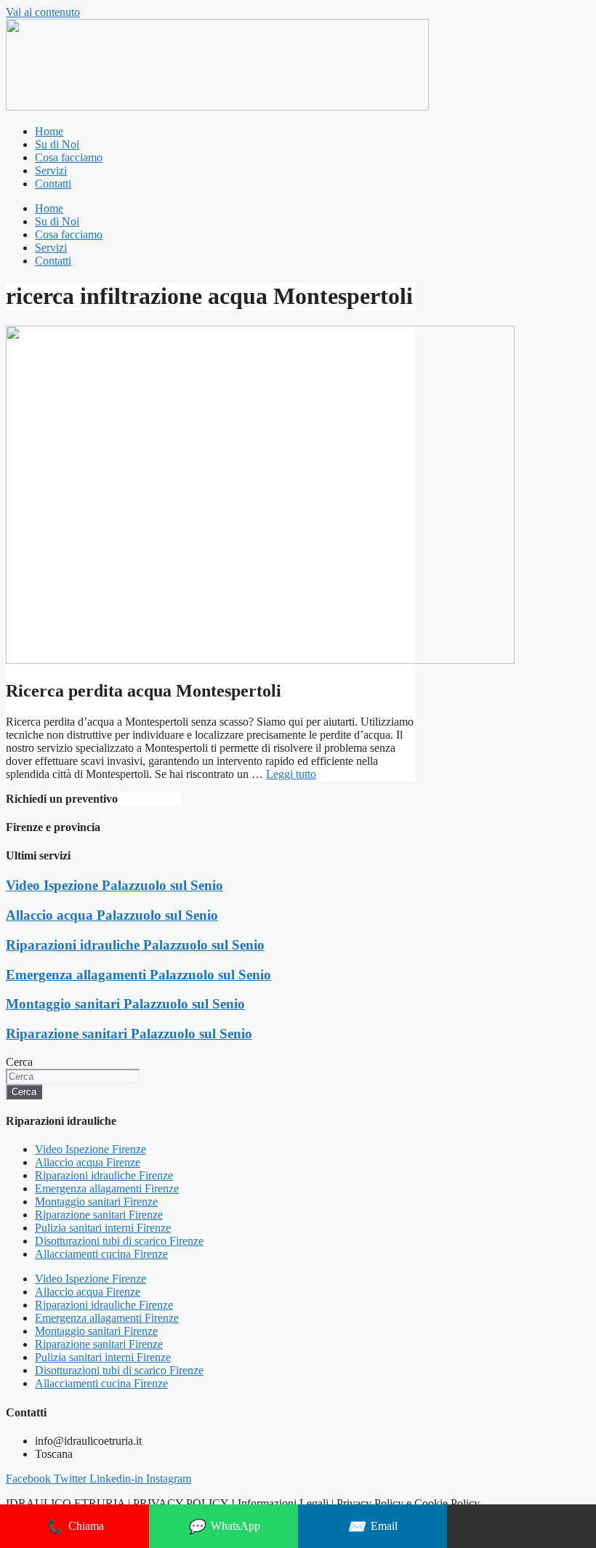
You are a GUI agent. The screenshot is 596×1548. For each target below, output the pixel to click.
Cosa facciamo (68, 157)
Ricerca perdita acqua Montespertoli (143, 690)
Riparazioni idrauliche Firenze (104, 1175)
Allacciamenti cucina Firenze (101, 1254)
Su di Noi (57, 144)
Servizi (51, 170)
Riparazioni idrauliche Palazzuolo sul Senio (135, 945)
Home (49, 131)
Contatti (53, 183)
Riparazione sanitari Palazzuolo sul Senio (129, 1033)
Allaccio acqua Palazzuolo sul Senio (112, 915)
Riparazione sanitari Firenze (99, 1214)
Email (372, 1526)
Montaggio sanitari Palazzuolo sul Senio (125, 1003)
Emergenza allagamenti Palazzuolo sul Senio (138, 974)
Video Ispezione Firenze (90, 1149)
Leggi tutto (291, 774)
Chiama (74, 1526)
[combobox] (73, 1076)
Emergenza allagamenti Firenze (107, 1188)
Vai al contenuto (43, 12)
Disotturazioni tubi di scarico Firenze (119, 1241)
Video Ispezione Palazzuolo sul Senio (114, 885)
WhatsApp (224, 1526)
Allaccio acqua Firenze (87, 1162)
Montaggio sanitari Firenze (96, 1201)
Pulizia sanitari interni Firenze (103, 1228)
